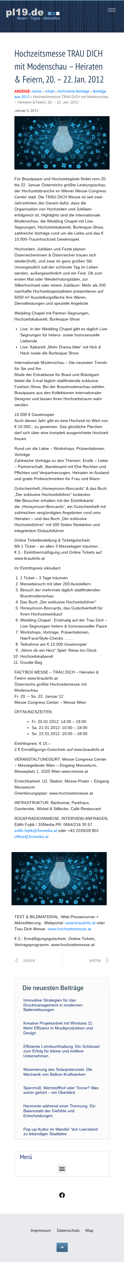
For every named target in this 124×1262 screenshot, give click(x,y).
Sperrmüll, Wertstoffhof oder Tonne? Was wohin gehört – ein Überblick (61, 1090)
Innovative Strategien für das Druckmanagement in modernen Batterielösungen (52, 1005)
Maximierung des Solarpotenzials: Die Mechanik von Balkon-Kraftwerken (57, 1072)
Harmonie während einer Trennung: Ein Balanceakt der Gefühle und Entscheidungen (59, 1111)
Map (89, 1230)
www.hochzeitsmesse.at (69, 929)
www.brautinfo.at (80, 922)
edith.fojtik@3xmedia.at (36, 830)
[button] (62, 1168)
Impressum (41, 1230)
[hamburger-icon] (111, 10)
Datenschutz (68, 1230)
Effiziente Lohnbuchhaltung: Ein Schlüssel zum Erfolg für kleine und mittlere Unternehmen (61, 1051)
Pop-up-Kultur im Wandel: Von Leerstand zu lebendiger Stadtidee (60, 1131)
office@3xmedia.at (31, 836)
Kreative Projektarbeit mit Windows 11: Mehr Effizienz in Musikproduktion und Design (58, 1028)
